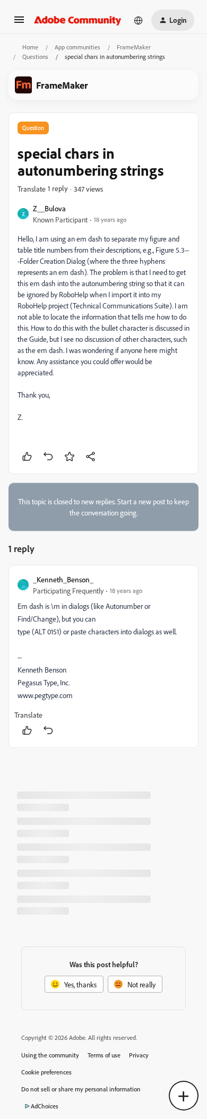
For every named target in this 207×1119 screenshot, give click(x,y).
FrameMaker (134, 47)
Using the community (50, 1055)
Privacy (139, 1055)
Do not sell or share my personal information (81, 1089)
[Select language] (138, 20)
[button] (19, 23)
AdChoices (44, 1106)
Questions (35, 57)
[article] (103, 656)
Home (30, 47)
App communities (77, 47)
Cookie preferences (46, 1072)
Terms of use (104, 1055)
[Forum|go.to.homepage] (78, 20)
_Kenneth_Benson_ (63, 579)
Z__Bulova (49, 208)
